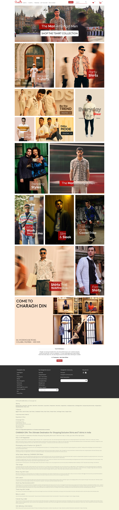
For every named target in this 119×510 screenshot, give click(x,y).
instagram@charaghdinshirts (26, 429)
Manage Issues (42, 383)
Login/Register (20, 372)
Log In (71, 2)
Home (18, 374)
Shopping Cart (20, 376)
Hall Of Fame (19, 385)
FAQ (18, 391)
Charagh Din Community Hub (67, 374)
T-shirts (30, 2)
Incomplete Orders (42, 380)
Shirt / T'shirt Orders (43, 376)
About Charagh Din (21, 380)
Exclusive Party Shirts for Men (88, 405)
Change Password (42, 374)
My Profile (41, 372)
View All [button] (59, 360)
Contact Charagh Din (21, 389)
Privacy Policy (19, 393)
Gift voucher (44, 2)
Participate (63, 372)
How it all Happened (22, 437)
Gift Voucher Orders (43, 378)
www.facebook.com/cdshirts (44, 429)
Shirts (24, 2)
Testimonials (19, 383)
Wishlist (18, 378)
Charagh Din (20, 420)
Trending (36, 2)
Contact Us (27, 414)
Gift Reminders (42, 385)
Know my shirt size (22, 471)
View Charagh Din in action (22, 387)
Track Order (52, 2)
